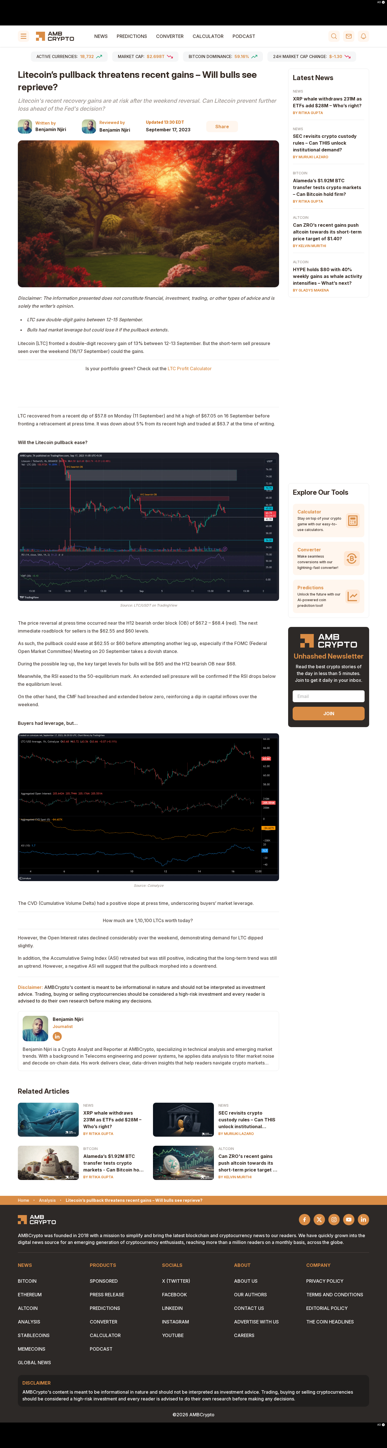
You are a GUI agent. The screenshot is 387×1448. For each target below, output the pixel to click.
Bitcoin (90, 1149)
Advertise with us (256, 1322)
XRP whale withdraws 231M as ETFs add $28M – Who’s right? (112, 1119)
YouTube (173, 1335)
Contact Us (249, 1308)
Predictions (132, 36)
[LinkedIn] (57, 1036)
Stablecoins (34, 1335)
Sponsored (104, 1281)
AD (379, 2)
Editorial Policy (327, 1308)
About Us (246, 1281)
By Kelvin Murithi (235, 1177)
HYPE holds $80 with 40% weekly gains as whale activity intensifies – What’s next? (327, 276)
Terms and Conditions (334, 1294)
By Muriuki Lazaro (236, 1134)
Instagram (175, 1322)
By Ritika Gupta (98, 1134)
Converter (170, 36)
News (101, 36)
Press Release (107, 1294)
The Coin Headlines (330, 1322)
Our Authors (250, 1294)
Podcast (244, 36)
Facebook (174, 1294)
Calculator (208, 36)
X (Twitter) (176, 1281)
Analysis (29, 1322)
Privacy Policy (324, 1281)
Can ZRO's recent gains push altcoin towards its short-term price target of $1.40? (248, 1163)
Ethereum (30, 1294)
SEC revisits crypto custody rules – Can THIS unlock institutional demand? (246, 1120)
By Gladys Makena (311, 290)
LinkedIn (172, 1308)
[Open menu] (23, 36)
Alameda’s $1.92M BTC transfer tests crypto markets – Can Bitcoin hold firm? (327, 187)
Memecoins (31, 1349)
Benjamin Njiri (50, 129)
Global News (34, 1362)
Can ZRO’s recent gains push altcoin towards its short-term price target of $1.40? (327, 232)
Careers (244, 1335)
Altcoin (226, 1149)
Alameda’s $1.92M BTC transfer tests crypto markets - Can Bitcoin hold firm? (113, 1163)
